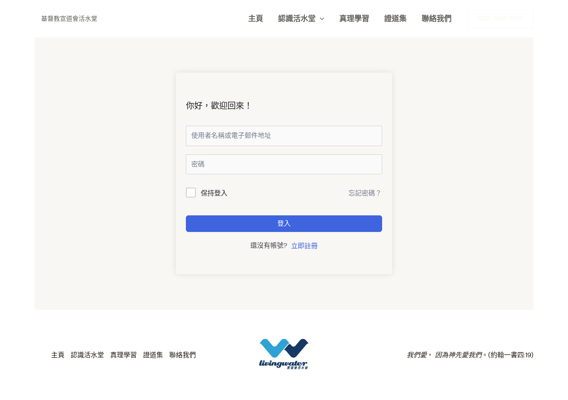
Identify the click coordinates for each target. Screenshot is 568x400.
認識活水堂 (297, 19)
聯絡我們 (437, 19)
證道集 (395, 19)
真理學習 (354, 19)
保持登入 (214, 193)
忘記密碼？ (365, 193)
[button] (320, 18)
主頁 (255, 19)
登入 (284, 223)
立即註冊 (304, 245)
